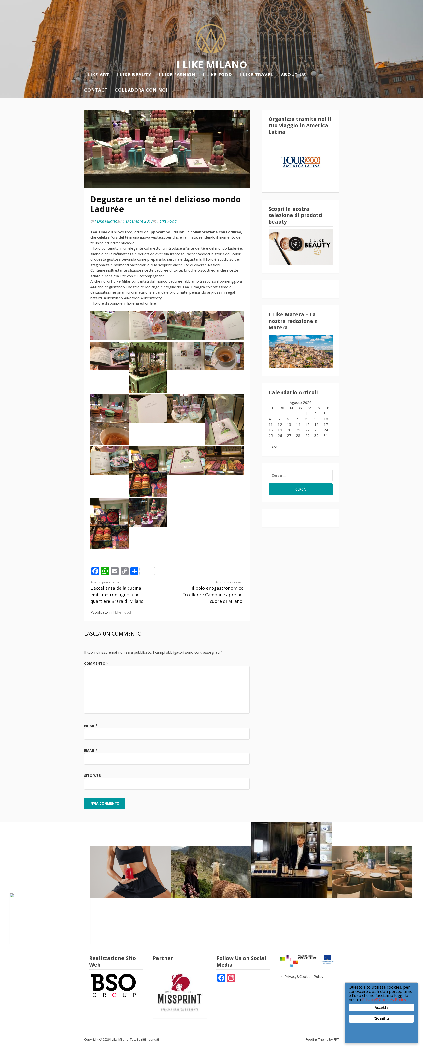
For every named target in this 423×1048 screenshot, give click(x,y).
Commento (96, 663)
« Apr (273, 446)
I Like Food (167, 221)
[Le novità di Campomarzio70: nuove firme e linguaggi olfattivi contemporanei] (291, 860)
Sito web (92, 775)
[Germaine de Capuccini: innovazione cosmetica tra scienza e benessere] (130, 872)
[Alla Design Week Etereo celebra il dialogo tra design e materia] (50, 918)
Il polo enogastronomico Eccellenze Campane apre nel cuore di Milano (213, 592)
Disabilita (381, 1018)
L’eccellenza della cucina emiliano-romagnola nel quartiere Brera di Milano (117, 592)
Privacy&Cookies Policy (303, 976)
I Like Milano (211, 64)
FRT (336, 1039)
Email (91, 750)
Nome (91, 725)
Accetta (381, 1007)
